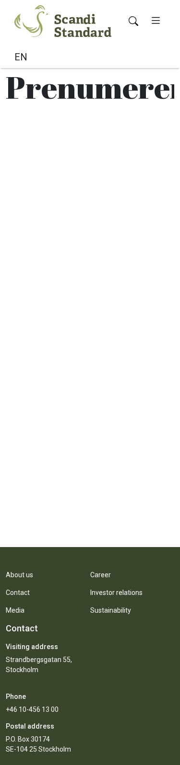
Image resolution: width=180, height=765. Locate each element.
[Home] (62, 20)
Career (100, 575)
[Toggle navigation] (156, 21)
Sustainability (110, 610)
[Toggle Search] (133, 21)
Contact (18, 592)
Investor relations (116, 592)
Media (15, 610)
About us (19, 575)
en (20, 57)
